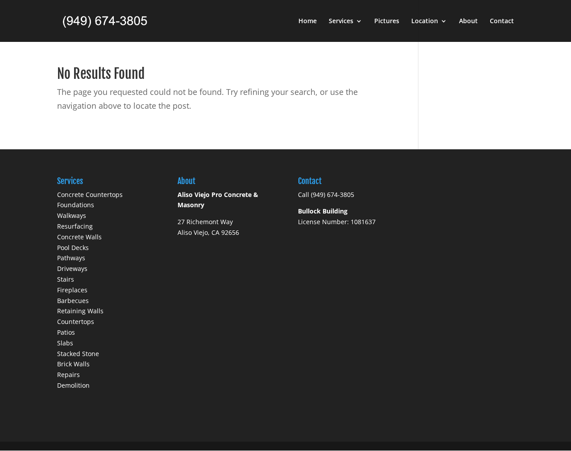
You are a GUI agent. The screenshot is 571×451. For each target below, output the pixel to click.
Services (341, 21)
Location (424, 21)
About (468, 21)
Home (307, 21)
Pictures (386, 21)
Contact (502, 21)
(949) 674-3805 (332, 194)
